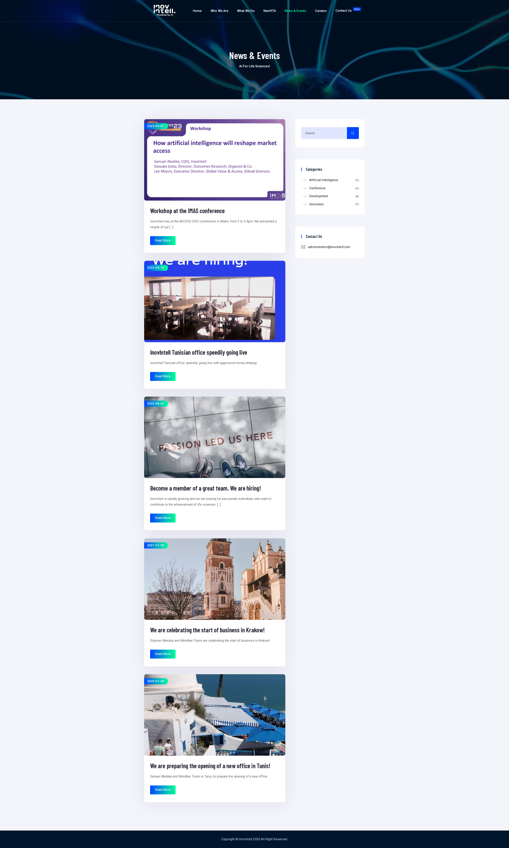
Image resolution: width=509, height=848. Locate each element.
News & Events (295, 11)
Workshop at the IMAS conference (187, 210)
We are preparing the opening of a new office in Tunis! (210, 765)
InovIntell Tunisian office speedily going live (198, 352)
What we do (246, 11)
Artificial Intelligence (333, 180)
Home (197, 11)
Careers (321, 11)
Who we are (219, 11)
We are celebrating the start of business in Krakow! (207, 630)
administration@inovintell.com (329, 247)
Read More (163, 240)
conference (333, 188)
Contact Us (347, 10)
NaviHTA (269, 11)
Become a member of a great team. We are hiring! (205, 488)
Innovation (333, 204)
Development (333, 196)
